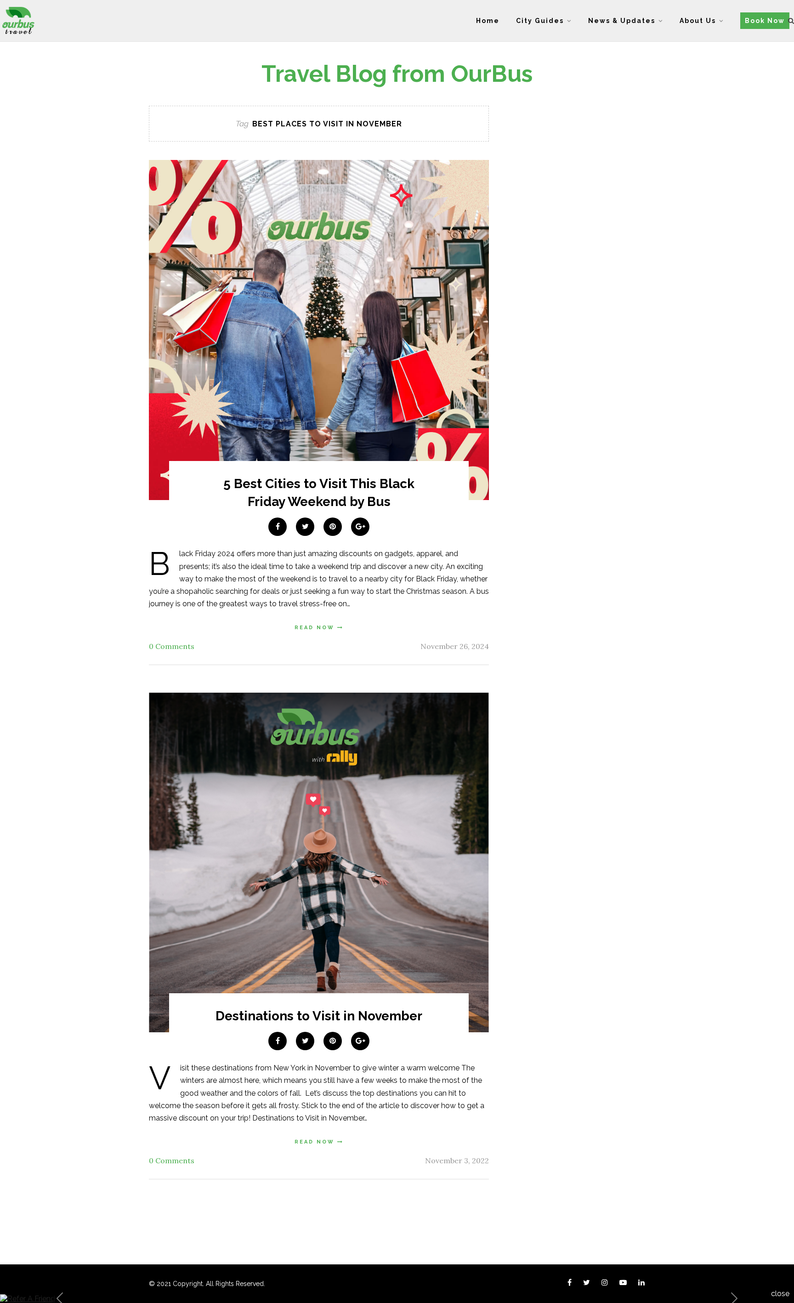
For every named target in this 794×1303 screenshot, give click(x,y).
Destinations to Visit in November (319, 1016)
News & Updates (621, 20)
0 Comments (171, 646)
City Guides (540, 20)
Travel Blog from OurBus (397, 73)
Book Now (765, 20)
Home (487, 20)
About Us (698, 20)
